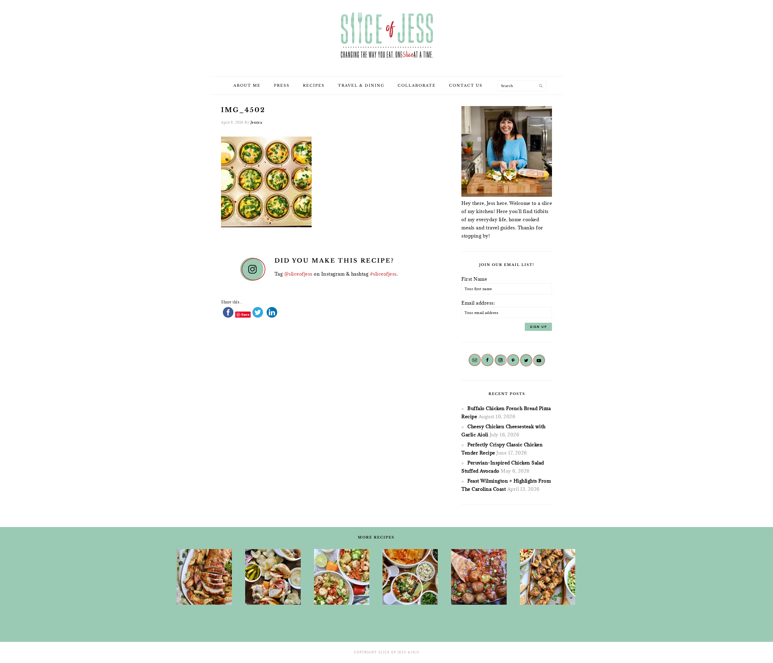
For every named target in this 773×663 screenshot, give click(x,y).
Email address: (478, 303)
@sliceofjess (298, 274)
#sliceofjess (383, 274)
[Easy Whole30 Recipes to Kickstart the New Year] (204, 577)
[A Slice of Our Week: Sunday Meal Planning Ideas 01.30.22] (341, 577)
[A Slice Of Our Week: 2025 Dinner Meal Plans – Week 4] (410, 577)
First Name (474, 279)
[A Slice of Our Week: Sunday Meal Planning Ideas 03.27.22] (547, 577)
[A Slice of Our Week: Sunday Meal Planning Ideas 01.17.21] (478, 577)
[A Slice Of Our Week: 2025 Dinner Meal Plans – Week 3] (272, 577)
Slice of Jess (386, 36)
